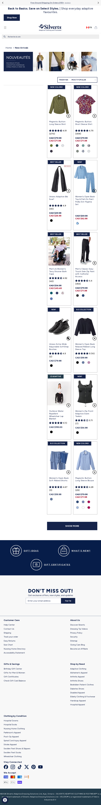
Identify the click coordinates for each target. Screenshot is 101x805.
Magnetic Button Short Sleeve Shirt (83, 122)
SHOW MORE (72, 526)
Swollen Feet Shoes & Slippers (17, 748)
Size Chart (8, 645)
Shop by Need (77, 664)
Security (73, 637)
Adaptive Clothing (78, 669)
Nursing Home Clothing (14, 728)
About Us (75, 620)
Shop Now (12, 17)
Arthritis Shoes (76, 681)
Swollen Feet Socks (12, 752)
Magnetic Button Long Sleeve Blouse (84, 479)
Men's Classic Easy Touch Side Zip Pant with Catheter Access (84, 273)
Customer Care (12, 620)
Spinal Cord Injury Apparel (15, 740)
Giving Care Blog (77, 645)
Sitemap (73, 641)
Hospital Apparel (77, 704)
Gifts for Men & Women (14, 673)
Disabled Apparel (77, 692)
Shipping (7, 633)
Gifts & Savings (12, 664)
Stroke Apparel (10, 744)
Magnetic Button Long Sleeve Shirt (57, 122)
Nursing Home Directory (14, 649)
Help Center (9, 625)
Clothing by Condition (15, 716)
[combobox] (50, 36)
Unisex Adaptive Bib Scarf (58, 197)
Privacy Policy (76, 633)
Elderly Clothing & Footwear (82, 696)
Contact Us (9, 629)
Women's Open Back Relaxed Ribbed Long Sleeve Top (85, 346)
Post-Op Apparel (11, 736)
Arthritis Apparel (77, 676)
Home (9, 47)
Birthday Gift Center (13, 669)
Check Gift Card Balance (15, 681)
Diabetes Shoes (77, 689)
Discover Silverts (77, 625)
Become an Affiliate (79, 649)
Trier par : (64, 80)
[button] (5, 27)
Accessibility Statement (14, 653)
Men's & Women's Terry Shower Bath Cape (58, 271)
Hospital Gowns (11, 720)
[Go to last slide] (3, 2)
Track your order (11, 637)
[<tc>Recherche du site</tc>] (4, 36)
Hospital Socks (10, 724)
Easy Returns (9, 641)
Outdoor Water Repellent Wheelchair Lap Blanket (56, 415)
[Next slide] (98, 2)
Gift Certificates (11, 676)
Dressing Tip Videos (79, 629)
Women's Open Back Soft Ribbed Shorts (59, 479)
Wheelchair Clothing (13, 756)
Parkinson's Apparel (12, 732)
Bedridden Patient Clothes (82, 684)
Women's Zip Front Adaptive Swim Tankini (84, 413)
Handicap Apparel (78, 700)
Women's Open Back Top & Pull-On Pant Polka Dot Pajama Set (85, 200)
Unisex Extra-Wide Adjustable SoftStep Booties (59, 346)
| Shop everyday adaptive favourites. (50, 10)
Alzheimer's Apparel (78, 673)
